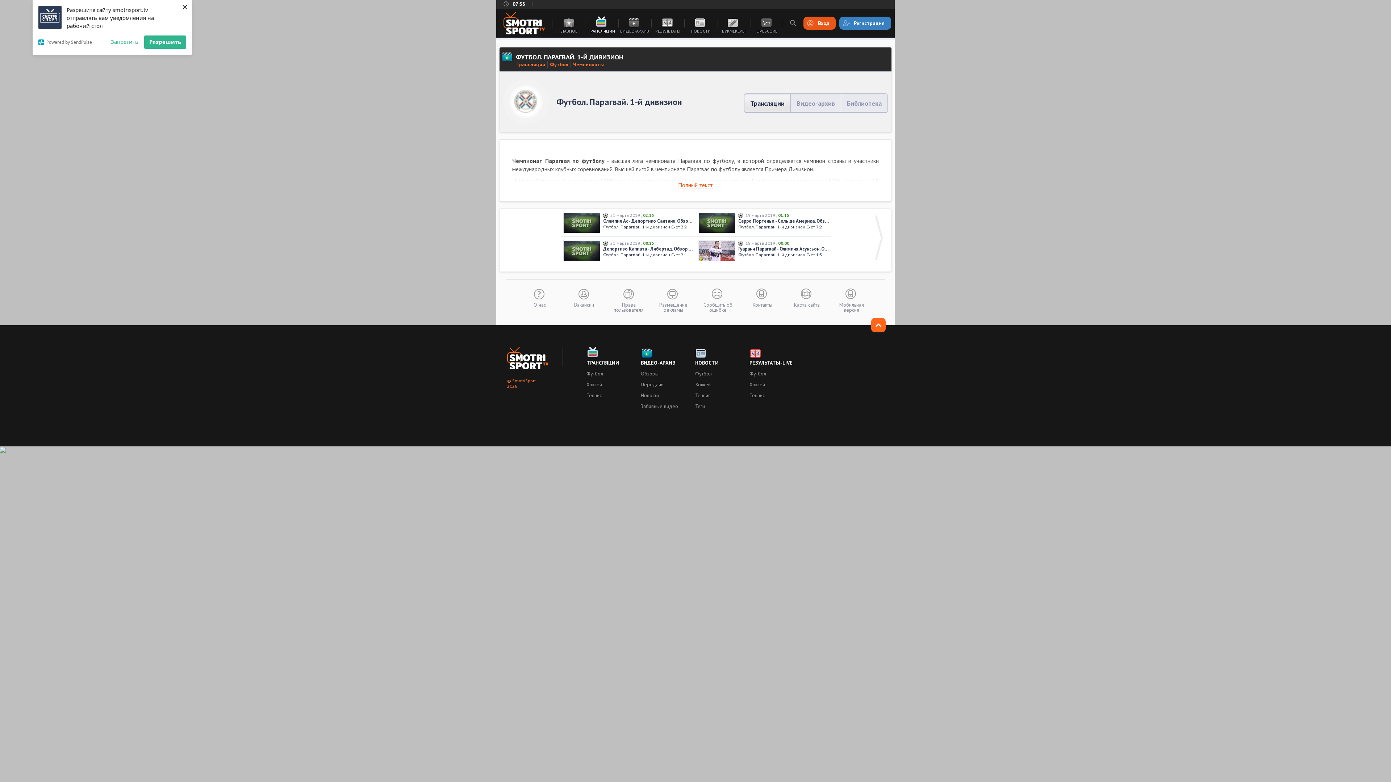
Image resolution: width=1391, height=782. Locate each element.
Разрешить (165, 41)
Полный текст (695, 185)
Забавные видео (659, 406)
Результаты (667, 31)
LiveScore (766, 31)
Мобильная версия (851, 307)
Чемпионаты (588, 64)
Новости (701, 31)
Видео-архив (634, 31)
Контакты (762, 304)
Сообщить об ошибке (717, 307)
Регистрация (869, 23)
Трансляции (601, 31)
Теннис (594, 395)
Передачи (652, 384)
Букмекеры (733, 31)
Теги (700, 406)
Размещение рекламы (673, 307)
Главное (568, 31)
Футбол (559, 64)
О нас (540, 304)
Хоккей (594, 384)
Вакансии (584, 304)
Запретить (124, 41)
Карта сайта (807, 304)
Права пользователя (629, 307)
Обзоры (650, 373)
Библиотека (864, 103)
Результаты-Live (771, 363)
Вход (823, 23)
